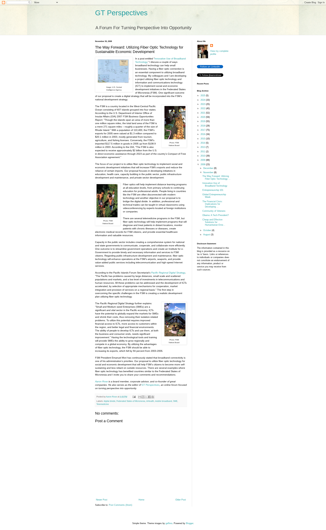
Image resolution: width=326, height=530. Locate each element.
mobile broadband (163, 401)
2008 (203, 164)
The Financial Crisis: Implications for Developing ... (212, 204)
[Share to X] (146, 397)
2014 (203, 143)
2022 (203, 108)
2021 (203, 113)
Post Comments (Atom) (120, 505)
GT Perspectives (121, 13)
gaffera (169, 523)
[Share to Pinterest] (152, 397)
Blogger (189, 523)
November (208, 172)
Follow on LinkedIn (210, 66)
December (208, 168)
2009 (203, 160)
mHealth (150, 401)
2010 (203, 155)
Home (141, 499)
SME (175, 401)
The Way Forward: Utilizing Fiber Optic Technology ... (216, 177)
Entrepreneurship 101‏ (212, 190)
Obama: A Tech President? (215, 215)
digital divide (109, 401)
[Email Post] (134, 397)
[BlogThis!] (143, 397)
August (207, 234)
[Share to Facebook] (149, 397)
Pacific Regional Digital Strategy (168, 272)
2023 (203, 104)
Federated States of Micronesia (130, 401)
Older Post (180, 499)
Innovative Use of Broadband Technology (214, 184)
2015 (203, 138)
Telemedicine (102, 404)
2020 (203, 117)
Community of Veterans (213, 211)
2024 (203, 100)
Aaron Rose (101, 381)
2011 (203, 151)
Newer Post (101, 499)
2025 (203, 95)
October (207, 230)
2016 (203, 134)
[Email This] (139, 397)
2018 (203, 125)
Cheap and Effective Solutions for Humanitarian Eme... (213, 222)
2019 (203, 121)
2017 (203, 130)
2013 (203, 147)
